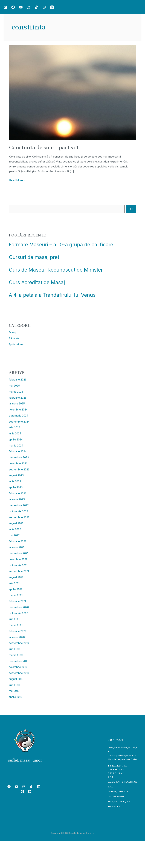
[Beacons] (52, 7)
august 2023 (16, 475)
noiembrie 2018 (18, 667)
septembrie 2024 (19, 421)
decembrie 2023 (19, 457)
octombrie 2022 (18, 511)
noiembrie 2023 (18, 463)
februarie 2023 (18, 493)
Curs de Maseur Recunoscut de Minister (56, 270)
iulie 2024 (14, 427)
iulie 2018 (14, 685)
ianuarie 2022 (17, 547)
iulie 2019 (14, 649)
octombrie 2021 (18, 565)
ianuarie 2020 (17, 637)
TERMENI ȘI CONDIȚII (118, 767)
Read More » (17, 180)
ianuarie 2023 (17, 499)
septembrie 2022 (19, 517)
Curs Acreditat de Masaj (37, 282)
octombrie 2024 (18, 415)
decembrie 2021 (18, 553)
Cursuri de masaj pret (34, 257)
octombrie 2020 (18, 613)
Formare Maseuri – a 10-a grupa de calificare (61, 245)
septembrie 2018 (19, 673)
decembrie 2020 (19, 607)
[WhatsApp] (44, 7)
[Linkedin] (38, 786)
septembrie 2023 (19, 469)
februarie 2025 (18, 397)
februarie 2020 (18, 631)
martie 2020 (16, 625)
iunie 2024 (15, 433)
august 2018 (16, 679)
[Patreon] (5, 7)
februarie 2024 (18, 451)
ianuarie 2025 (17, 403)
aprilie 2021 (15, 589)
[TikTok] (36, 7)
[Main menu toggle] (138, 7)
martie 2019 (16, 655)
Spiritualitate (16, 344)
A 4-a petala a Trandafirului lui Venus (52, 295)
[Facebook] (13, 7)
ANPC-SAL (116, 773)
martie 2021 (15, 595)
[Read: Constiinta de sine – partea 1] (72, 92)
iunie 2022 (15, 529)
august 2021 (16, 577)
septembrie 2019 (19, 643)
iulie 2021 (14, 583)
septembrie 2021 (19, 571)
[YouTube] (21, 7)
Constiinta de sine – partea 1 (44, 147)
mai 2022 (14, 535)
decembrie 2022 (19, 505)
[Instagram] (28, 7)
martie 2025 (16, 391)
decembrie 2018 (18, 661)
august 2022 (16, 523)
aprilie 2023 (16, 487)
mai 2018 (14, 691)
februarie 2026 (18, 379)
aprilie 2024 (16, 439)
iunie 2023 (15, 481)
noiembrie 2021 (18, 559)
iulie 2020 (14, 619)
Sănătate (14, 338)
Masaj (12, 332)
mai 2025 (14, 385)
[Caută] (131, 209)
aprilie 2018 (15, 697)
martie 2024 (16, 445)
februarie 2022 (17, 541)
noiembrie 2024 (18, 409)
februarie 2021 (17, 601)
